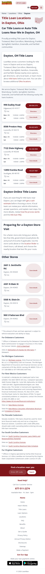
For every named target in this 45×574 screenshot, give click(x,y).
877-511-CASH (21, 3)
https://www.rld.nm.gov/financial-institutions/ (18, 401)
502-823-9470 (33, 127)
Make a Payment (22, 550)
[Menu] (41, 8)
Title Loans (22, 509)
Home (4, 13)
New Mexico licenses (16, 405)
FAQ (22, 520)
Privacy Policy (22, 535)
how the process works (30, 212)
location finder (30, 243)
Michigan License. (15, 360)
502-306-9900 (33, 149)
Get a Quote (22, 532)
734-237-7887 (33, 171)
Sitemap (23, 546)
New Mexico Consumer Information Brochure (25, 409)
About (22, 528)
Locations (12, 13)
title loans (13, 78)
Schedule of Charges (12, 411)
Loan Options (22, 513)
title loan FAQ (15, 215)
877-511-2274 (22, 488)
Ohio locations (25, 81)
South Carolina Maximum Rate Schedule (23, 446)
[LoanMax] (8, 2)
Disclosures (22, 543)
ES (29, 7)
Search (31, 472)
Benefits (22, 524)
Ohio (20, 13)
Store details (33, 117)
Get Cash (34, 8)
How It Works (22, 506)
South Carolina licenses (17, 442)
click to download (23, 346)
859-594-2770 (33, 106)
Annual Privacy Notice (22, 539)
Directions (33, 111)
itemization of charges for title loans (21, 350)
